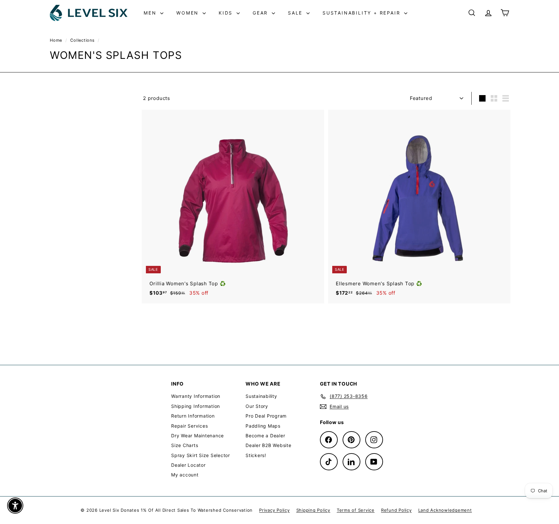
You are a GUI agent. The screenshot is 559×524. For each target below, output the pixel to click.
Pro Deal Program (266, 416)
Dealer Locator (188, 465)
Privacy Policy (274, 510)
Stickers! (256, 455)
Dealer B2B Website (268, 445)
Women (188, 13)
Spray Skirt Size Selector (200, 455)
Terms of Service (356, 510)
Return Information (193, 416)
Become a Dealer (265, 435)
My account (185, 474)
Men (151, 13)
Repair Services (189, 426)
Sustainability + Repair (362, 13)
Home (57, 40)
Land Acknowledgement (445, 510)
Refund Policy (396, 510)
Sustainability (261, 396)
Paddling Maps (263, 426)
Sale (296, 13)
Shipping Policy (313, 510)
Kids (227, 13)
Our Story (257, 406)
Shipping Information (195, 406)
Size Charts (184, 445)
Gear (261, 13)
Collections (83, 40)
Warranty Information (195, 396)
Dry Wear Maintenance (197, 435)
